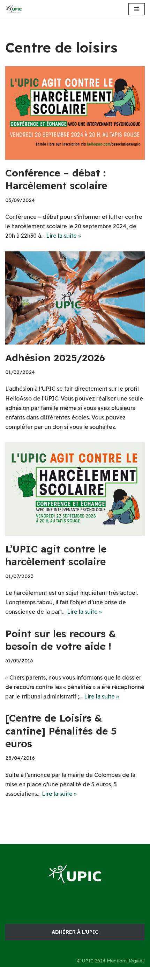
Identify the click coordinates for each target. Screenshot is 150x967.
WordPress (102, 911)
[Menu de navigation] (136, 9)
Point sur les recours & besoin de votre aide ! (60, 639)
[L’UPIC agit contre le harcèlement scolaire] (75, 489)
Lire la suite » (63, 235)
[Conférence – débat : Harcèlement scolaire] (75, 113)
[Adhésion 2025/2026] (75, 298)
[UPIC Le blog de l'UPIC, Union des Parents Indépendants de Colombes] (14, 9)
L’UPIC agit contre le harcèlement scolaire (55, 555)
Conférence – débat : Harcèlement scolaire (56, 179)
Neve (41, 911)
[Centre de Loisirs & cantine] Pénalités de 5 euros (61, 731)
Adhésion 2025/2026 (55, 358)
